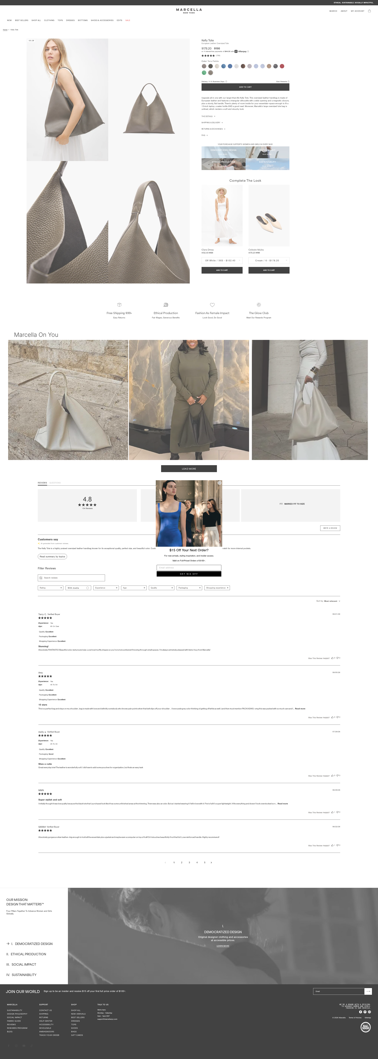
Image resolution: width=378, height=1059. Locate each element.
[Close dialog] (219, 482)
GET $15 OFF (189, 574)
